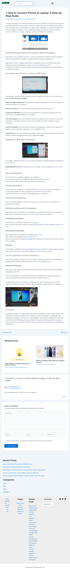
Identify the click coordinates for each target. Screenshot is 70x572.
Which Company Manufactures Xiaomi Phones (50, 361)
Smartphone (6, 492)
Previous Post (6, 332)
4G (7, 509)
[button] (52, 3)
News (4, 489)
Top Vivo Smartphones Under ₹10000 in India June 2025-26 (20, 473)
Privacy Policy (20, 503)
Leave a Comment (9, 367)
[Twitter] (62, 499)
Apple (14, 59)
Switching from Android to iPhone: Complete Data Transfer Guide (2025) (24, 470)
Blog (16, 367)
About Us (20, 507)
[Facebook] (60, 499)
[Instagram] (65, 499)
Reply (64, 397)
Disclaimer (20, 509)
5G (7, 511)
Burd (7, 507)
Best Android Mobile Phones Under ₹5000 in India (17, 464)
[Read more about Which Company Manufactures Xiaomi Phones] (49, 351)
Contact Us (20, 511)
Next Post (64, 332)
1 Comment (8, 19)
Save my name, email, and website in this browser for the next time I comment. (29, 441)
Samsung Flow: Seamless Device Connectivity (16, 467)
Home (20, 505)
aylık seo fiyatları (13, 387)
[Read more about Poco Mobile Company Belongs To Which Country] (19, 353)
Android (7, 505)
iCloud (38, 67)
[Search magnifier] (33, 4)
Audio (4, 483)
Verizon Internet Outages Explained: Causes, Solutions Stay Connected (23, 476)
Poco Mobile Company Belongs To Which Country (17, 364)
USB (6, 63)
